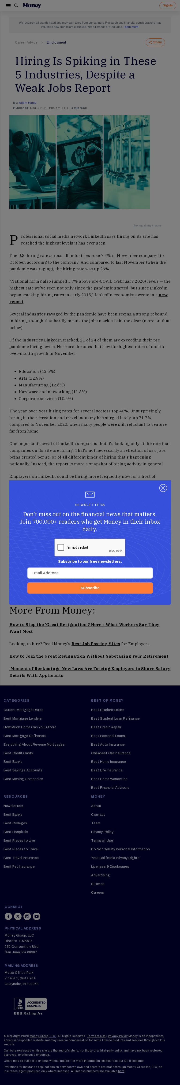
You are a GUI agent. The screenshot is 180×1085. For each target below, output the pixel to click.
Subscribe (90, 588)
